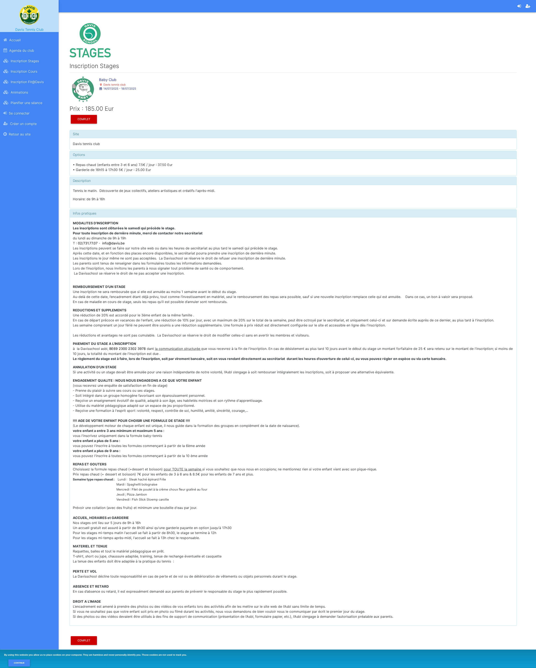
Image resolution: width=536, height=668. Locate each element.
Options (79, 155)
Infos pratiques (84, 213)
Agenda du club (21, 50)
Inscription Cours (23, 71)
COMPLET (83, 119)
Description (82, 181)
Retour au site (19, 134)
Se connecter (19, 113)
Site (76, 134)
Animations (19, 92)
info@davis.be (113, 243)
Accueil (14, 40)
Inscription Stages (24, 61)
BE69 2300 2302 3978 (127, 349)
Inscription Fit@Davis (27, 82)
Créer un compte (23, 124)
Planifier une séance (26, 103)
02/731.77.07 (88, 243)
